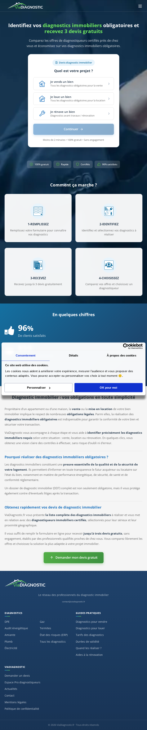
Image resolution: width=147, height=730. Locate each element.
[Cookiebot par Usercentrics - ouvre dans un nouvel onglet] (126, 346)
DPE (7, 621)
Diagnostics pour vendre (91, 621)
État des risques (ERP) (54, 635)
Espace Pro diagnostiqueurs (22, 682)
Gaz (42, 621)
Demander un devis (17, 675)
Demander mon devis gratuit (76, 557)
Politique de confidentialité (22, 708)
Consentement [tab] (25, 355)
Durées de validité (87, 641)
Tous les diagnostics (53, 641)
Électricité (11, 648)
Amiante (10, 635)
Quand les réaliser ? (88, 648)
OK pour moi (108, 387)
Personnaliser (36, 387)
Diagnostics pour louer (90, 628)
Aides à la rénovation (89, 655)
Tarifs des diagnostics (90, 635)
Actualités (11, 689)
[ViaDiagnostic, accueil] (73, 585)
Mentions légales (15, 702)
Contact (9, 695)
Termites (45, 628)
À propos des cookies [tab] (121, 355)
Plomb (9, 641)
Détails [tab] (73, 355)
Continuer (71, 129)
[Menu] (140, 6)
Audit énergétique (16, 628)
